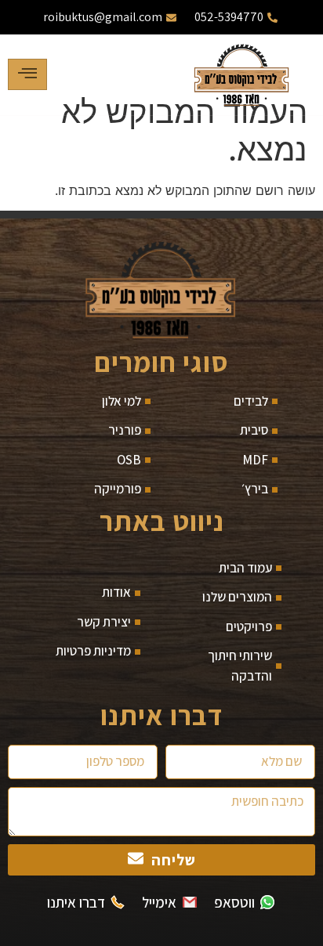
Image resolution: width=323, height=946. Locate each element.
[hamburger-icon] (27, 74)
